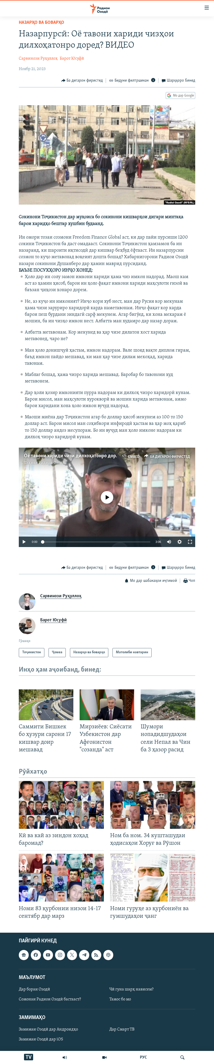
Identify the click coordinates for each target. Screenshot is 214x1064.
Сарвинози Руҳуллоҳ (38, 59)
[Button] (82, 80)
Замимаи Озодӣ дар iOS (41, 1039)
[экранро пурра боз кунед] (190, 542)
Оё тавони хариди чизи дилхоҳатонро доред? (73, 456)
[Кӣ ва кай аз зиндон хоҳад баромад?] (61, 805)
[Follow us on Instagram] (60, 955)
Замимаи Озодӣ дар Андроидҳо (48, 1029)
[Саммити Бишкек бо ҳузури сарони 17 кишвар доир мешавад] (46, 704)
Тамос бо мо (120, 999)
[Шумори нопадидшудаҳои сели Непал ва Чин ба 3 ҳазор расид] (168, 704)
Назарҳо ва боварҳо (41, 22)
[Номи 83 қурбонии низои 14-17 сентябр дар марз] (61, 878)
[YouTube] (104, 1057)
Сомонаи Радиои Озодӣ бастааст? (50, 999)
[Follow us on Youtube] (48, 955)
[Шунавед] (65, 1057)
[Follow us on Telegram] (84, 955)
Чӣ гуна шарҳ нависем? (131, 989)
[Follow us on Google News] (24, 955)
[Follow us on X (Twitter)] (72, 955)
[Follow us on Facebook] (36, 955)
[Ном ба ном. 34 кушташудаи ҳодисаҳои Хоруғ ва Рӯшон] (152, 805)
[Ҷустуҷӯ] (182, 1057)
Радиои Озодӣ (52, 463)
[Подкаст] (108, 955)
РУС (143, 1057)
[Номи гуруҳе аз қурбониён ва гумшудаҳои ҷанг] (152, 878)
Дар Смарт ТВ (121, 1029)
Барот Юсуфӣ (72, 59)
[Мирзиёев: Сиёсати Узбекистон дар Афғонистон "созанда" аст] (107, 704)
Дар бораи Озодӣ (34, 989)
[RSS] (96, 955)
